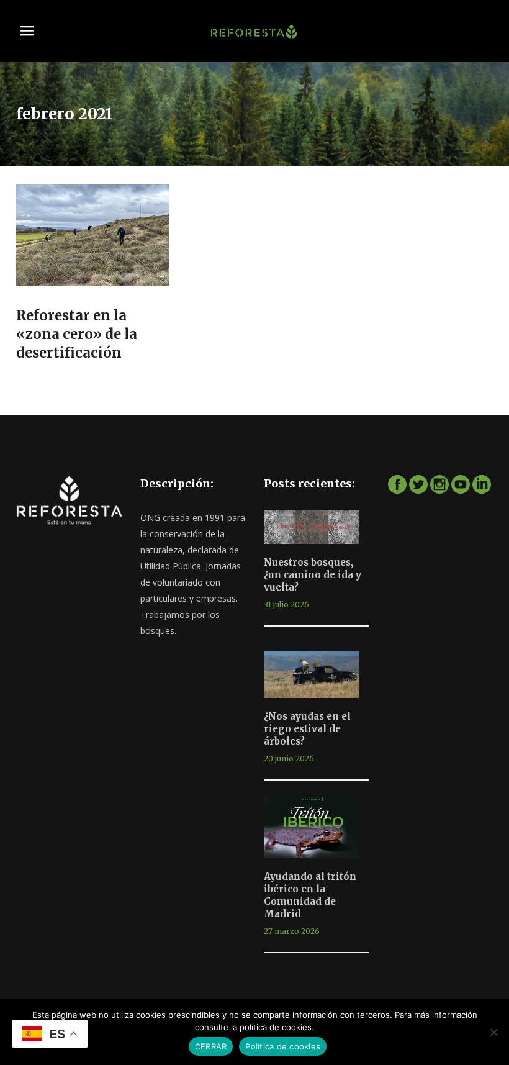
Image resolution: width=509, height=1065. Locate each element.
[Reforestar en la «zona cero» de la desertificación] (92, 235)
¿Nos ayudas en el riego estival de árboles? (307, 728)
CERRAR (211, 1046)
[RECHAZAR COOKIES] (493, 1032)
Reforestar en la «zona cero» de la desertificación (76, 334)
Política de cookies (282, 1046)
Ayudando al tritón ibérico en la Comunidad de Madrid (310, 895)
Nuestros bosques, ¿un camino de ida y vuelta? (312, 574)
